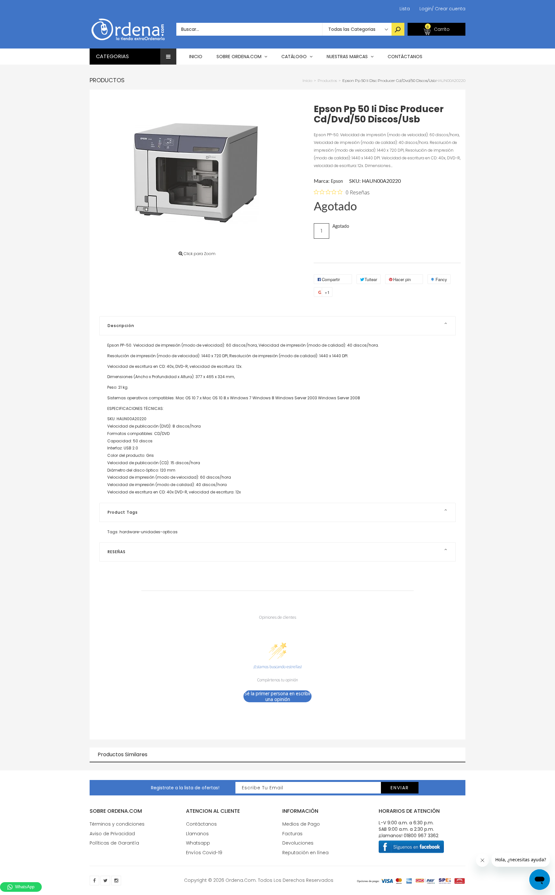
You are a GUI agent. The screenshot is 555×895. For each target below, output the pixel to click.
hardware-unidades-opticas (148, 532)
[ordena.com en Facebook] (94, 880)
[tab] (277, 325)
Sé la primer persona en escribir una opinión (277, 696)
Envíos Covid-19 (204, 852)
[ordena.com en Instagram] (116, 880)
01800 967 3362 (421, 835)
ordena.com (240, 880)
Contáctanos (201, 824)
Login (425, 8)
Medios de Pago (301, 824)
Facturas (292, 833)
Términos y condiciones (117, 824)
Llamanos (197, 833)
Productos (107, 80)
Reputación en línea (305, 852)
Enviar (400, 787)
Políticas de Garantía (114, 843)
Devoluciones (297, 843)
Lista (405, 8)
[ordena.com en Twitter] (105, 880)
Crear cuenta (448, 8)
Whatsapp (198, 843)
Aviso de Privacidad (112, 833)
